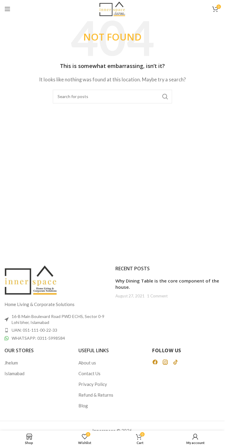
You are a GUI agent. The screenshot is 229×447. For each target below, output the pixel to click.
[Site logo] (112, 8)
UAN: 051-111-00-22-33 (34, 330)
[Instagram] (165, 362)
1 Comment (157, 296)
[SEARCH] (165, 96)
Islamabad (14, 373)
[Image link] (30, 279)
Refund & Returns (95, 395)
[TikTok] (175, 362)
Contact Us (89, 373)
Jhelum (11, 362)
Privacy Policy (92, 384)
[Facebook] (155, 362)
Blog (83, 405)
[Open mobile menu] (7, 9)
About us (87, 362)
